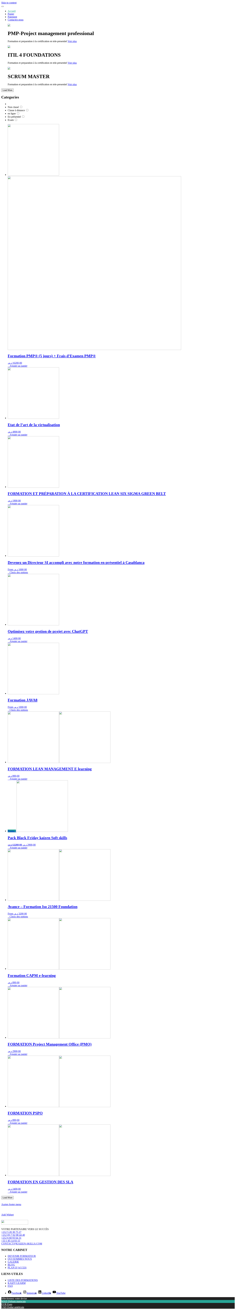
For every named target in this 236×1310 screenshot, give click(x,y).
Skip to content (9, 2)
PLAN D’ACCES (17, 1267)
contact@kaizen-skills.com (21, 1243)
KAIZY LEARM (17, 1283)
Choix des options (19, 572)
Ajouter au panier (18, 365)
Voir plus (72, 41)
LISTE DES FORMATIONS (23, 1280)
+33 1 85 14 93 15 (10, 1240)
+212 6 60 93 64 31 (11, 1237)
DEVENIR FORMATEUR (22, 1256)
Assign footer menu (11, 1204)
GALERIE (13, 1261)
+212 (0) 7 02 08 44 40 (13, 1235)
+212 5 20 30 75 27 (11, 1232)
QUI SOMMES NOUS (20, 1259)
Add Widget (7, 1214)
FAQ (10, 1286)
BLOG (11, 1264)
